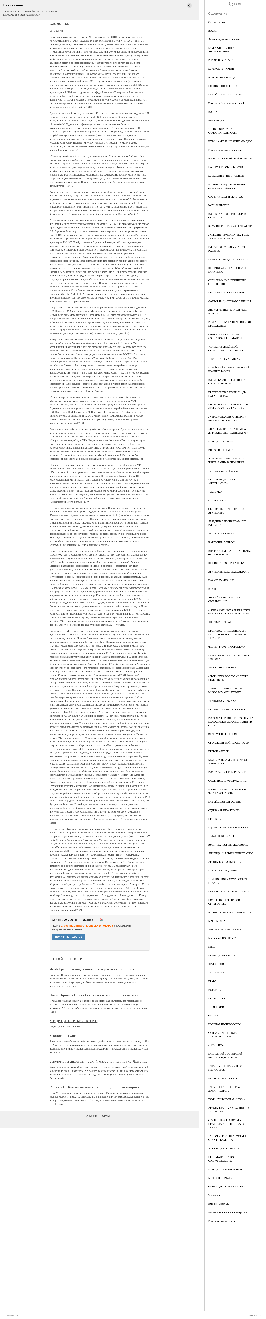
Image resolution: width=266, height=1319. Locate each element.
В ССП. (212, 588)
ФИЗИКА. (213, 1015)
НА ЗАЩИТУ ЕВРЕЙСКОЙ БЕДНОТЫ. (230, 158)
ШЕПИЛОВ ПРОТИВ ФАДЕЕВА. (226, 563)
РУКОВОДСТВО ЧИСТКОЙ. (224, 955)
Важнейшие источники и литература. (228, 1212)
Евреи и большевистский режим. (225, 149)
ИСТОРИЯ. (214, 989)
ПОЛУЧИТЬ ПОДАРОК (68, 937)
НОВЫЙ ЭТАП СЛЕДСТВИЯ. (224, 801)
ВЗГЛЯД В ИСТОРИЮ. (221, 60)
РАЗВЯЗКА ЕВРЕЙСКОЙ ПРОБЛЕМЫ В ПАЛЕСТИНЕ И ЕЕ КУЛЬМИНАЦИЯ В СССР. (230, 721)
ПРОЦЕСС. (214, 818)
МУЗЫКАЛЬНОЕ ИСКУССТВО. (226, 938)
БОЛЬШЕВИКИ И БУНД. (222, 77)
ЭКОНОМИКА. (216, 972)
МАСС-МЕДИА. (217, 920)
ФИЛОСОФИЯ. (216, 963)
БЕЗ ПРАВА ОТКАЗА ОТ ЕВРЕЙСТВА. (230, 912)
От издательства (216, 22)
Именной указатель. (218, 1203)
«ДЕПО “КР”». (216, 491)
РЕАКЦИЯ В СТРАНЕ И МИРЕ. (225, 1169)
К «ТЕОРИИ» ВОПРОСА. (222, 542)
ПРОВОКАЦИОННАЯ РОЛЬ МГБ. (227, 709)
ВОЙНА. (213, 111)
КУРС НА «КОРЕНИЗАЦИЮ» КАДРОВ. (230, 141)
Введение (213, 30)
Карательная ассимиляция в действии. (228, 827)
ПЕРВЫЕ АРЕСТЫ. (219, 751)
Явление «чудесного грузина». (224, 39)
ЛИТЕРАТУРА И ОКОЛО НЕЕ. (225, 929)
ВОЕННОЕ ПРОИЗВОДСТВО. (225, 1024)
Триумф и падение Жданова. (223, 470)
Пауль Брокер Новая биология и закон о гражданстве (95, 994)
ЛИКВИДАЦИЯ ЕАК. (220, 622)
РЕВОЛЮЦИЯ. (216, 120)
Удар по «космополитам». (221, 533)
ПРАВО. (212, 981)
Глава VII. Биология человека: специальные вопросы (95, 1087)
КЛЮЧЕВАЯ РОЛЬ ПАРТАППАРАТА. (229, 891)
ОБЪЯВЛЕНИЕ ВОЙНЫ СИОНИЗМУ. (229, 742)
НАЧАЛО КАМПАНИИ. (221, 580)
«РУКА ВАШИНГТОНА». (222, 667)
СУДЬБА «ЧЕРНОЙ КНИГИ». (224, 810)
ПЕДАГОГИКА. (217, 998)
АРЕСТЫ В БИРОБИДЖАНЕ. (224, 861)
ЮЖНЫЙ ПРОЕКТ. (219, 205)
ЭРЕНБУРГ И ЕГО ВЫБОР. (223, 734)
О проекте (91, 1115)
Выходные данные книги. (222, 1220)
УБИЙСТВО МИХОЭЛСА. (222, 700)
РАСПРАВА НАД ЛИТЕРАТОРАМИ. (228, 844)
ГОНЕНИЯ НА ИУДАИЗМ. (223, 870)
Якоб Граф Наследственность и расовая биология (92, 969)
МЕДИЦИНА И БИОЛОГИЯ (73, 1020)
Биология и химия (65, 1035)
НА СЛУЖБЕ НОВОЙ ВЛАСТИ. (226, 167)
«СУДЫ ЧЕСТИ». (217, 500)
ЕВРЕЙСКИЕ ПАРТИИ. (221, 68)
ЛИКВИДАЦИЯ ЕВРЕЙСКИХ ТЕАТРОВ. (231, 853)
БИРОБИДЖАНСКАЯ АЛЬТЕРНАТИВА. (230, 226)
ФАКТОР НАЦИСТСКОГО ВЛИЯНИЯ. (230, 301)
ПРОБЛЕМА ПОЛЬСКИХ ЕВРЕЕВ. (227, 292)
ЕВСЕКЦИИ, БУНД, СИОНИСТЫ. (227, 175)
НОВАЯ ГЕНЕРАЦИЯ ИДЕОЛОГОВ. (228, 259)
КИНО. (212, 946)
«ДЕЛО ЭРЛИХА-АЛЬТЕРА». (224, 358)
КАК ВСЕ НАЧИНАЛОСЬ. (222, 1078)
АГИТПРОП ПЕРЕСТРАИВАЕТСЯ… (228, 571)
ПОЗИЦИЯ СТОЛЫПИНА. (223, 85)
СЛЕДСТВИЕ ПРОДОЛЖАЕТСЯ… (227, 780)
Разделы (105, 1115)
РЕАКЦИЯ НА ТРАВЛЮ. (222, 441)
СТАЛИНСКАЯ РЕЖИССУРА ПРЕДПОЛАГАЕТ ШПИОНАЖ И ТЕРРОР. (226, 1123)
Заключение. (215, 1195)
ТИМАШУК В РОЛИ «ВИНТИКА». (227, 1099)
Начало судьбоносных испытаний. (226, 103)
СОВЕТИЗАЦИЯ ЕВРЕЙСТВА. (225, 196)
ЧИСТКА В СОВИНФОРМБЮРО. (226, 646)
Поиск (234, 4)
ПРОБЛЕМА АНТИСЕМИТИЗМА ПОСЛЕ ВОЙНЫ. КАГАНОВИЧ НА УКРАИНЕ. (228, 634)
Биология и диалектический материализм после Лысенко (99, 1061)
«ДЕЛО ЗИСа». (216, 1045)
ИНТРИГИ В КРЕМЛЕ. (221, 449)
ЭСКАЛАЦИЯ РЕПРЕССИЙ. (224, 1148)
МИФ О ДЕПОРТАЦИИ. (221, 1177)
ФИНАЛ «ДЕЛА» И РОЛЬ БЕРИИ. (227, 1186)
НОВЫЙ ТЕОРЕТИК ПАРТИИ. (225, 94)
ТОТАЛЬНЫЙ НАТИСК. (221, 836)
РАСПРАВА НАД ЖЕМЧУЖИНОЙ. (227, 772)
